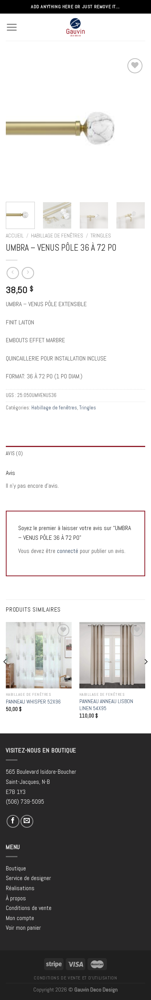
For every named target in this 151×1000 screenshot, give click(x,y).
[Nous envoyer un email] (27, 821)
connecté (67, 551)
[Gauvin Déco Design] (75, 27)
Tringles (101, 235)
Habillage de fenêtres (57, 235)
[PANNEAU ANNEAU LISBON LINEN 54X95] (112, 655)
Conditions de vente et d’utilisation (75, 978)
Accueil (15, 235)
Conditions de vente (28, 908)
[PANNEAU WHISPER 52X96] (39, 655)
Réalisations (20, 888)
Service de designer (28, 878)
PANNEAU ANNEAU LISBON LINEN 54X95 (106, 705)
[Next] (133, 126)
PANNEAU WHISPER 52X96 (33, 701)
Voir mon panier (23, 928)
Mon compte (20, 918)
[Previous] (18, 126)
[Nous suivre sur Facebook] (13, 821)
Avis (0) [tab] (14, 453)
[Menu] (11, 27)
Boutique (16, 868)
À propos (16, 898)
